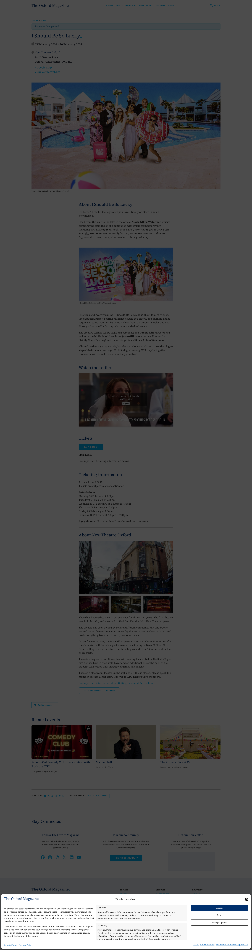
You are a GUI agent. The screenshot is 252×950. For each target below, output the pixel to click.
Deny (219, 915)
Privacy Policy (26, 944)
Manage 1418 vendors (203, 944)
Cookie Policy (10, 944)
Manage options (219, 922)
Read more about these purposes (232, 944)
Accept (219, 908)
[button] (246, 899)
